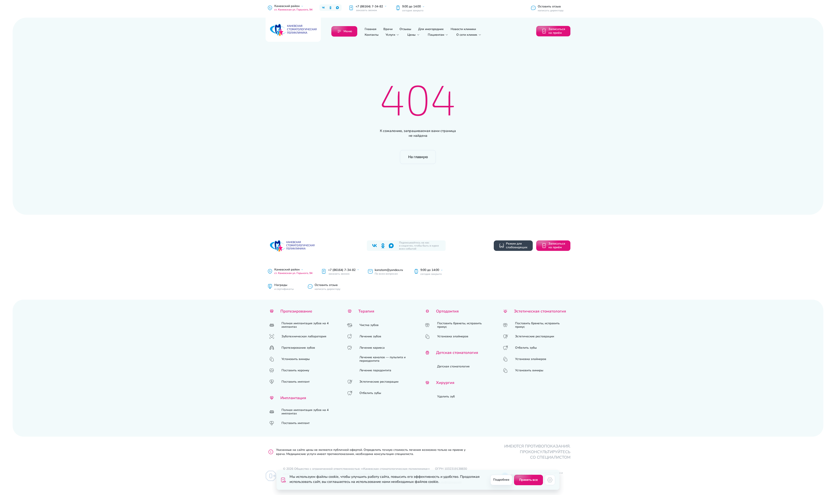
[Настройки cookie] (550, 480)
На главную (418, 157)
